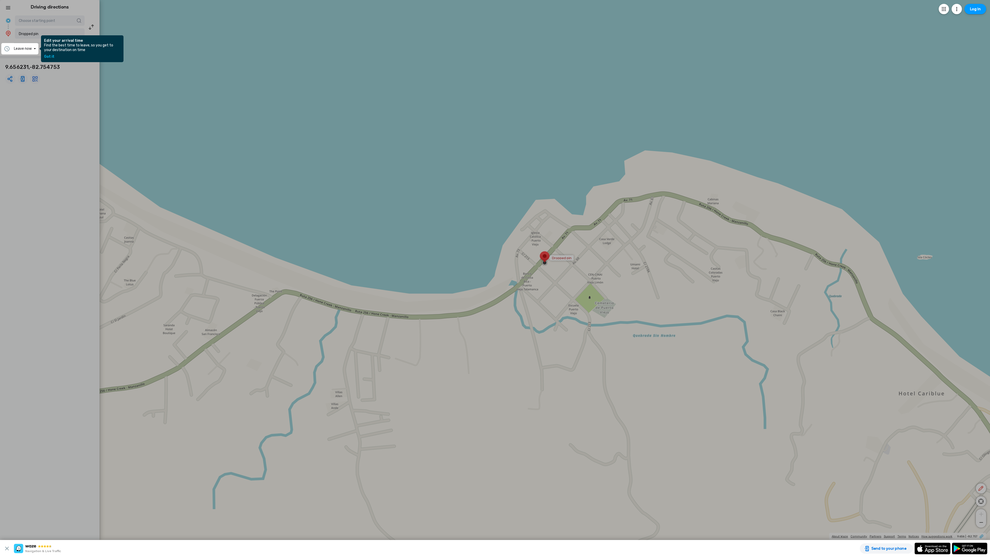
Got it (49, 57)
